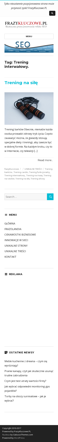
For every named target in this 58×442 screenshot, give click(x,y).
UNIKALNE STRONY (16, 245)
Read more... (45, 160)
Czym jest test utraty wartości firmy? (25, 381)
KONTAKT (10, 256)
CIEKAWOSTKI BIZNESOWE (20, 234)
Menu (29, 36)
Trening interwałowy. (14, 175)
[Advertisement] (29, 309)
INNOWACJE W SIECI (16, 240)
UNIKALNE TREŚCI (33, 169)
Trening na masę (34, 175)
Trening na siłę (21, 82)
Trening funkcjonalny (39, 172)
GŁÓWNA (9, 223)
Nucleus (6, 434)
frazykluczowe (11, 169)
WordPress (19, 437)
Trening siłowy (38, 178)
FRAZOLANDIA (12, 229)
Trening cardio (21, 172)
